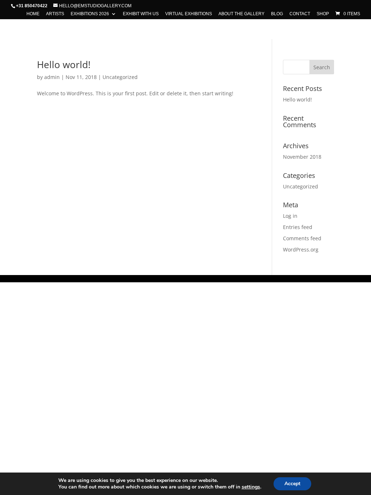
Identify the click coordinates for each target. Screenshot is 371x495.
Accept (292, 483)
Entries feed (297, 227)
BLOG (277, 14)
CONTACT (299, 14)
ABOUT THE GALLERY (241, 14)
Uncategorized (120, 77)
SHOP (323, 14)
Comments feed (302, 238)
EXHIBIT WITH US (141, 14)
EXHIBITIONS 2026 (90, 14)
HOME (32, 14)
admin (52, 77)
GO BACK (185, 27)
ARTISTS (55, 14)
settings (251, 487)
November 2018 (302, 156)
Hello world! (64, 64)
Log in (290, 215)
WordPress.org (300, 249)
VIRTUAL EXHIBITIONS (188, 14)
